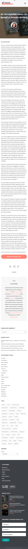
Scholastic (12, 437)
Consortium (11, 413)
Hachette (10, 416)
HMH (18, 419)
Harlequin (16, 416)
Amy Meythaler (4, 360)
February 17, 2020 (14, 31)
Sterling (14, 440)
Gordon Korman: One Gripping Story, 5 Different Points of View (13, 350)
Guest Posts (4, 416)
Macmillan (15, 428)
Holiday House (5, 422)
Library (2, 383)
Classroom (3, 368)
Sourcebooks (4, 440)
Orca (3, 434)
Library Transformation (5, 385)
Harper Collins (4, 419)
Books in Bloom (4, 366)
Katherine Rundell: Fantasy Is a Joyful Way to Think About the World (13, 341)
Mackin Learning (6, 469)
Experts (2, 381)
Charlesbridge (21, 407)
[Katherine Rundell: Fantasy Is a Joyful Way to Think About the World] (5, 498)
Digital (2, 375)
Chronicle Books (12, 410)
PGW (18, 434)
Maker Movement (14, 431)
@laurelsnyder (14, 317)
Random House (5, 437)
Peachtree (8, 434)
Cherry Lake (4, 410)
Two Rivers (4, 443)
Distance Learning (4, 377)
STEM (10, 440)
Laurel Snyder (15, 29)
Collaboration (4, 413)
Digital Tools (23, 413)
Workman (10, 443)
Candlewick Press (13, 407)
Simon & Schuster (19, 437)
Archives (2, 451)
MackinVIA (3, 389)
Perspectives (3, 394)
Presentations (4, 396)
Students (20, 440)
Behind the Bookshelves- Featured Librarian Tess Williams (12, 344)
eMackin (2, 379)
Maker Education (5, 431)
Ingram (3, 425)
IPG (7, 425)
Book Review (3, 364)
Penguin (13, 434)
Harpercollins (12, 419)
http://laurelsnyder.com (16, 313)
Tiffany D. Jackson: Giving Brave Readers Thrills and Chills (12, 346)
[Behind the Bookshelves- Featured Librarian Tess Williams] (5, 506)
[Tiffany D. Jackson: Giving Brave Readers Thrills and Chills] (5, 513)
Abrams (3, 404)
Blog (3, 478)
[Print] (10, 266)
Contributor (3, 373)
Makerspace (3, 391)
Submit (5, 540)
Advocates (3, 358)
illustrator (20, 422)
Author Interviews (4, 362)
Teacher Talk (4, 370)
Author (8, 404)
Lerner (12, 425)
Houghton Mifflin (13, 422)
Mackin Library (4, 387)
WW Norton (16, 443)
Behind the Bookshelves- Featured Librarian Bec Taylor (12, 348)
